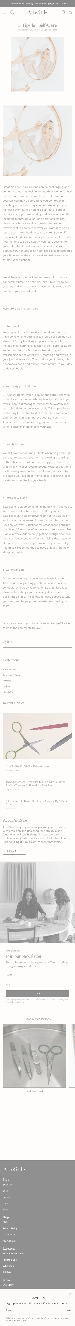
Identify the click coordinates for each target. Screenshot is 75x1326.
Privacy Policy (59, 1318)
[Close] (70, 1294)
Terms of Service (13, 1320)
